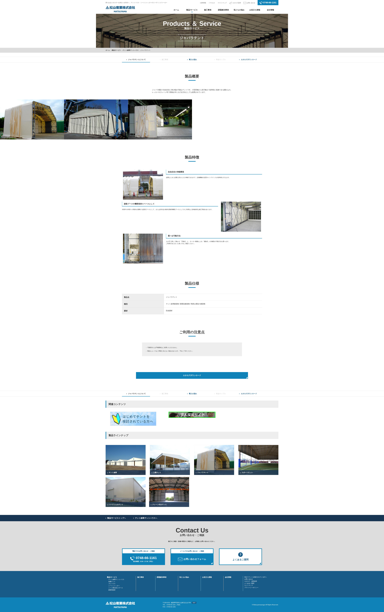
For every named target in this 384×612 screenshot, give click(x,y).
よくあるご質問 (249, 583)
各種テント (111, 581)
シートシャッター (114, 586)
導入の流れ (193, 59)
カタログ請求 (236, 3)
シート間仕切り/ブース (115, 588)
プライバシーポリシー (251, 587)
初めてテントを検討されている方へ (255, 577)
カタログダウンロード (249, 59)
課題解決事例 (223, 10)
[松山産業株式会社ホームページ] (120, 9)
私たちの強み (239, 10)
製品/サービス (192, 10)
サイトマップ (222, 3)
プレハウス (111, 583)
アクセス (212, 3)
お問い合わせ (251, 3)
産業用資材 (111, 590)
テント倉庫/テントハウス (131, 50)
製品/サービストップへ (116, 518)
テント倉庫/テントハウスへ (146, 518)
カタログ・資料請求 (250, 581)
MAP (194, 602)
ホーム (176, 10)
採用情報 (203, 3)
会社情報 (270, 10)
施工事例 (207, 10)
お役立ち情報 (254, 10)
